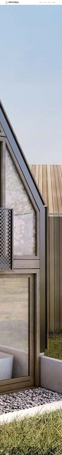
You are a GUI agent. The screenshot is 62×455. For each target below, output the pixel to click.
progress (49, 2)
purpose (40, 2)
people (45, 2)
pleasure (54, 2)
